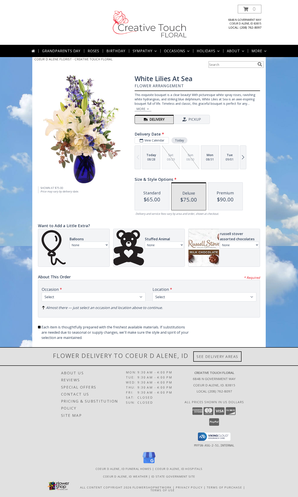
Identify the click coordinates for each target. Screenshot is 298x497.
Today (179, 140)
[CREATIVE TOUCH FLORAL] (149, 25)
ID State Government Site (173, 476)
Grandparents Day (61, 51)
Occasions (174, 51)
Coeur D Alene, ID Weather (125, 476)
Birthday (115, 51)
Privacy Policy (189, 487)
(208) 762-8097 (250, 27)
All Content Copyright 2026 (106, 487)
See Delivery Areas (217, 356)
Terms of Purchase (224, 487)
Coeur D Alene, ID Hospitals (178, 469)
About (233, 51)
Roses (93, 51)
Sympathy (142, 51)
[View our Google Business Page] (149, 463)
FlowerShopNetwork (152, 487)
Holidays (206, 51)
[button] (249, 9)
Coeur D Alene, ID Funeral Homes (123, 469)
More (257, 51)
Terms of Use (163, 490)
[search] (259, 64)
